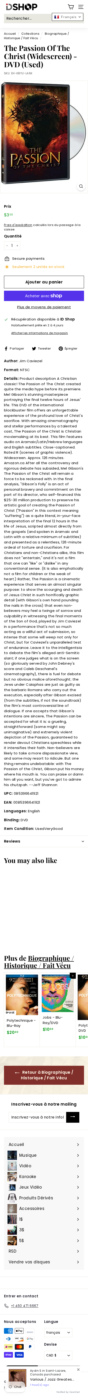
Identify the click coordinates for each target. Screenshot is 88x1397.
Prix (7, 206)
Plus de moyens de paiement (44, 307)
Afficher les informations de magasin (39, 333)
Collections (30, 34)
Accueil (10, 34)
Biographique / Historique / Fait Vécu (39, 961)
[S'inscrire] (72, 1117)
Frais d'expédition (18, 225)
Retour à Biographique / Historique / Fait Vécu (47, 1075)
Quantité (13, 236)
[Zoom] (81, 186)
